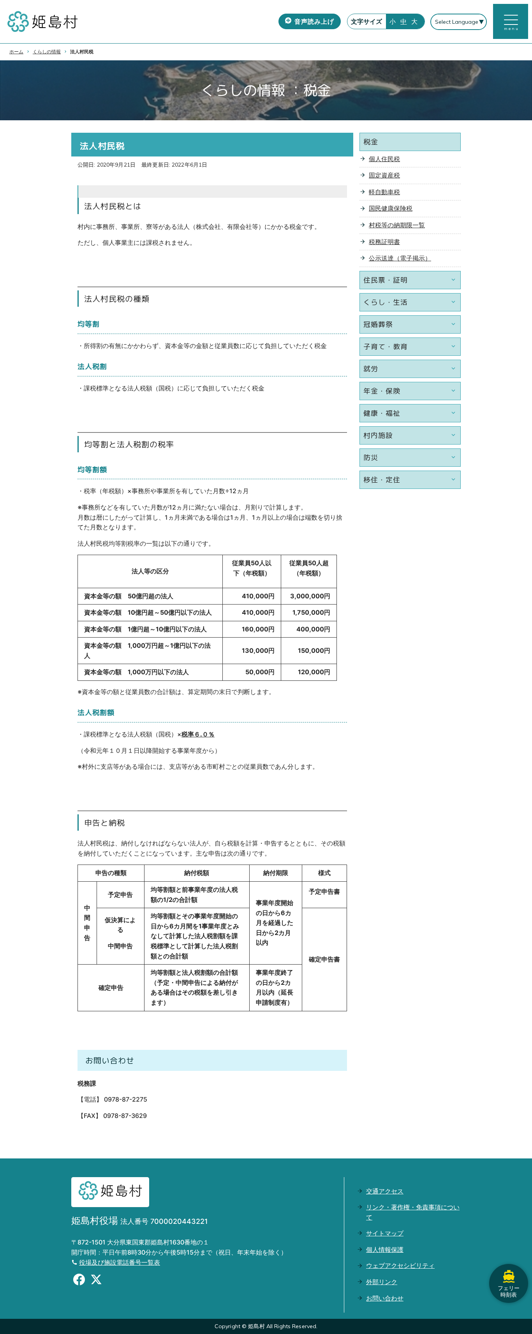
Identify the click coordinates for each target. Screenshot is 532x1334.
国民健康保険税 (390, 208)
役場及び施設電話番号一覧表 (119, 1262)
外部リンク (381, 1282)
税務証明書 (384, 242)
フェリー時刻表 (509, 1291)
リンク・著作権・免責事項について (413, 1212)
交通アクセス (384, 1191)
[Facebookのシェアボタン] (79, 1281)
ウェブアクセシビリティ (400, 1265)
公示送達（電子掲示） (400, 258)
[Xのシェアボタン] (96, 1281)
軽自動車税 (384, 192)
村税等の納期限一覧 (397, 225)
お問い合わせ (384, 1298)
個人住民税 (384, 159)
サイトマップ (384, 1233)
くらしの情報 (47, 51)
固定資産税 (384, 175)
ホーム (16, 51)
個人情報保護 (384, 1249)
